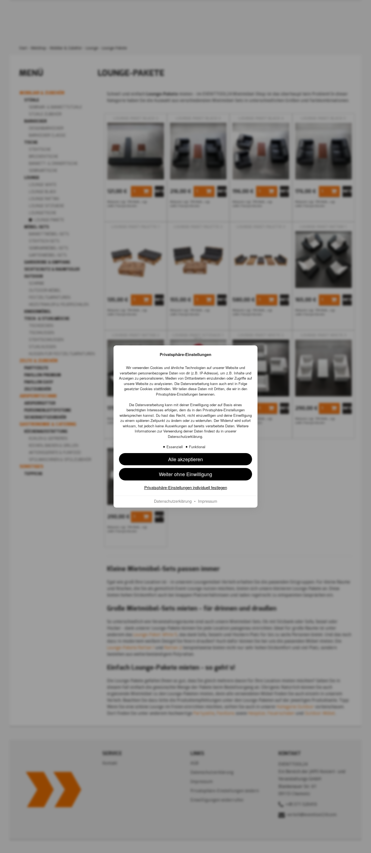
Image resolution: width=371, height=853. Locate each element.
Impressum (207, 501)
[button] (185, 459)
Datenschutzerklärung (185, 436)
